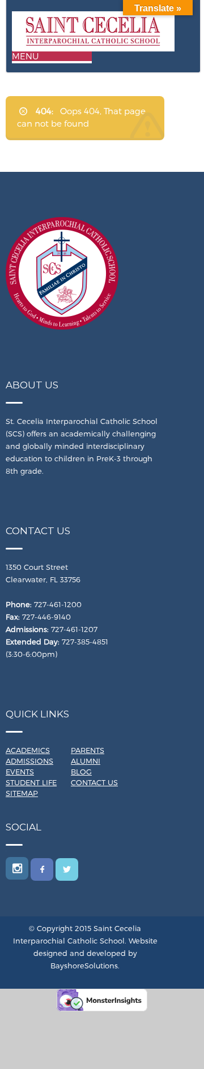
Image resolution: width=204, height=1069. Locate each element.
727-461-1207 (74, 629)
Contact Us (94, 782)
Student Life (31, 782)
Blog (81, 771)
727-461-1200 (58, 604)
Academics (28, 750)
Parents (87, 750)
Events (20, 771)
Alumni (85, 760)
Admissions (29, 760)
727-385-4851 (85, 641)
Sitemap (22, 793)
